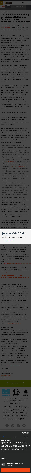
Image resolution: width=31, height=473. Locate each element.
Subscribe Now (8, 241)
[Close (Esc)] (29, 230)
